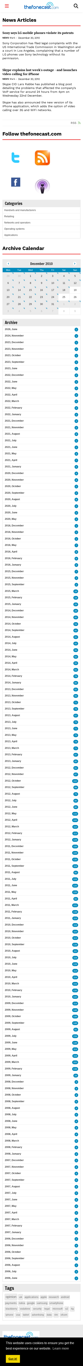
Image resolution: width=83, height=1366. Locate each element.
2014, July (11, 643)
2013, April (11, 741)
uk (20, 1297)
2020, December (14, 473)
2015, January (13, 604)
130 (75, 859)
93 (76, 1030)
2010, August (12, 950)
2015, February (13, 597)
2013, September (14, 708)
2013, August (12, 715)
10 (52, 283)
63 (76, 670)
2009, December (14, 1003)
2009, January (13, 1075)
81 (76, 768)
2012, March (12, 826)
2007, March (12, 1219)
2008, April (11, 1134)
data (49, 1314)
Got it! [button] (12, 1358)
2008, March (12, 1140)
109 (75, 853)
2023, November (14, 349)
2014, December (14, 610)
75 (76, 722)
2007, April (11, 1212)
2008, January (13, 1153)
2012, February (13, 833)
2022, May (11, 388)
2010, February (13, 990)
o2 (66, 1308)
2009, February (13, 1068)
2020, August (12, 499)
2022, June (11, 381)
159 (75, 1036)
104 (75, 984)
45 (76, 617)
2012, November (14, 774)
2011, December (14, 846)
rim (56, 1314)
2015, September (14, 584)
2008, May (11, 1127)
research (54, 1297)
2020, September (14, 492)
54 (76, 624)
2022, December (14, 375)
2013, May (11, 735)
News (5, 38)
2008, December (14, 1081)
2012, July (11, 800)
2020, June (11, 512)
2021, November (14, 427)
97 (76, 755)
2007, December (14, 1160)
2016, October (13, 538)
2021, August (12, 433)
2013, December (14, 689)
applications (31, 1297)
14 (19, 290)
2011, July (10, 879)
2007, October (13, 1173)
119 (75, 866)
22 (30, 297)
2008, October (13, 1094)
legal (47, 1308)
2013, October (13, 702)
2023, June (11, 368)
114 (75, 971)
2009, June (11, 1042)
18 (63, 290)
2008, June (11, 1121)
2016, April (11, 551)
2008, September (14, 1101)
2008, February (13, 1147)
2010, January (13, 996)
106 (75, 846)
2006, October (13, 1252)
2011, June (11, 885)
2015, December (14, 571)
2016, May (11, 545)
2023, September (14, 362)
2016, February (13, 558)
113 (75, 833)
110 (75, 827)
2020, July (11, 506)
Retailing (9, 216)
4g (72, 1308)
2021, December (14, 420)
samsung (42, 1303)
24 (52, 297)
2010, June (11, 963)
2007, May (11, 1206)
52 (76, 657)
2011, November (14, 852)
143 (75, 997)
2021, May (11, 453)
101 (75, 905)
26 (76, 604)
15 (30, 290)
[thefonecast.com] (41, 6)
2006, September (14, 1258)
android (65, 1297)
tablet (26, 1314)
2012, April (11, 820)
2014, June (11, 649)
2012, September (14, 787)
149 (75, 1016)
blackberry (11, 1308)
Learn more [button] (61, 1348)
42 (76, 630)
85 (76, 683)
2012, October (13, 780)
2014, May (11, 656)
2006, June (11, 1278)
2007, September (14, 1179)
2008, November (14, 1088)
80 (76, 807)
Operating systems (14, 228)
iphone (9, 1314)
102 (75, 781)
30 (19, 276)
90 (76, 873)
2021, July (11, 440)
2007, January (13, 1232)
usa (18, 1314)
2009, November (14, 1009)
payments (11, 1303)
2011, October (13, 859)
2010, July (11, 957)
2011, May (10, 892)
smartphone (56, 1303)
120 (75, 886)
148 (75, 1023)
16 (41, 290)
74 (76, 742)
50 (76, 650)
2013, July (11, 722)
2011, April (11, 898)
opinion (11, 1297)
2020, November (14, 479)
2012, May (11, 813)
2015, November (14, 577)
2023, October (13, 355)
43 (76, 643)
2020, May (11, 519)
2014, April (11, 663)
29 (8, 276)
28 (19, 304)
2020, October (13, 486)
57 (76, 716)
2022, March (12, 401)
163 (75, 1062)
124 (75, 879)
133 (75, 814)
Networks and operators (17, 222)
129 (75, 840)
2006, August (12, 1265)
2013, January (13, 761)
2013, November (14, 695)
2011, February (13, 911)
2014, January (13, 682)
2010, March (12, 983)
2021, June (11, 447)
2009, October (13, 1016)
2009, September (14, 1022)
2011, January (13, 918)
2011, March (12, 905)
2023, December (14, 342)
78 (76, 676)
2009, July (11, 1036)
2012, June (11, 806)
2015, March (12, 591)
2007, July (11, 1193)
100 (75, 820)
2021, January (13, 466)
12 (75, 283)
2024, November (14, 335)
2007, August (12, 1186)
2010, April (11, 977)
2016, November (14, 532)
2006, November (14, 1245)
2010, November (14, 931)
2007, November (14, 1166)
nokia (22, 1303)
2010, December (14, 924)
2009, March (12, 1062)
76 (76, 709)
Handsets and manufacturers (20, 210)
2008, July (11, 1114)
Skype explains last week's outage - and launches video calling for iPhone (39, 72)
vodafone (25, 1308)
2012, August (12, 793)
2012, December (14, 767)
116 (75, 918)
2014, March (12, 669)
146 (75, 1010)
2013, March (12, 748)
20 (8, 297)
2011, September (14, 865)
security (37, 1308)
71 (76, 702)
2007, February (13, 1225)
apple (43, 1297)
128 (75, 964)
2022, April (11, 394)
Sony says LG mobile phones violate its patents (38, 33)
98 (76, 787)
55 (76, 663)
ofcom (64, 1314)
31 (52, 304)
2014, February (13, 676)
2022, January (13, 414)
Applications (11, 235)
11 (64, 283)
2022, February (13, 407)
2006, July (11, 1271)
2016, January (13, 564)
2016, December (14, 525)
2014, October (13, 623)
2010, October (13, 937)
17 (52, 290)
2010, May (11, 970)
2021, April (11, 460)
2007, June (11, 1199)
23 (41, 297)
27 (8, 304)
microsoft (57, 1308)
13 (8, 290)
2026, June (11, 329)
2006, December (14, 1238)
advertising (38, 1314)
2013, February (13, 754)
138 (75, 912)
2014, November (14, 617)
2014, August (12, 636)
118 (75, 925)
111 (75, 951)
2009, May (11, 1049)
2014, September (14, 630)
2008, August (12, 1108)
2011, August (12, 872)
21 (19, 297)
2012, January (13, 839)
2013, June (11, 728)
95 (76, 761)
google (31, 1303)
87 (76, 774)
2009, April (11, 1055)
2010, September (14, 944)
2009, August (12, 1029)
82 (76, 899)
